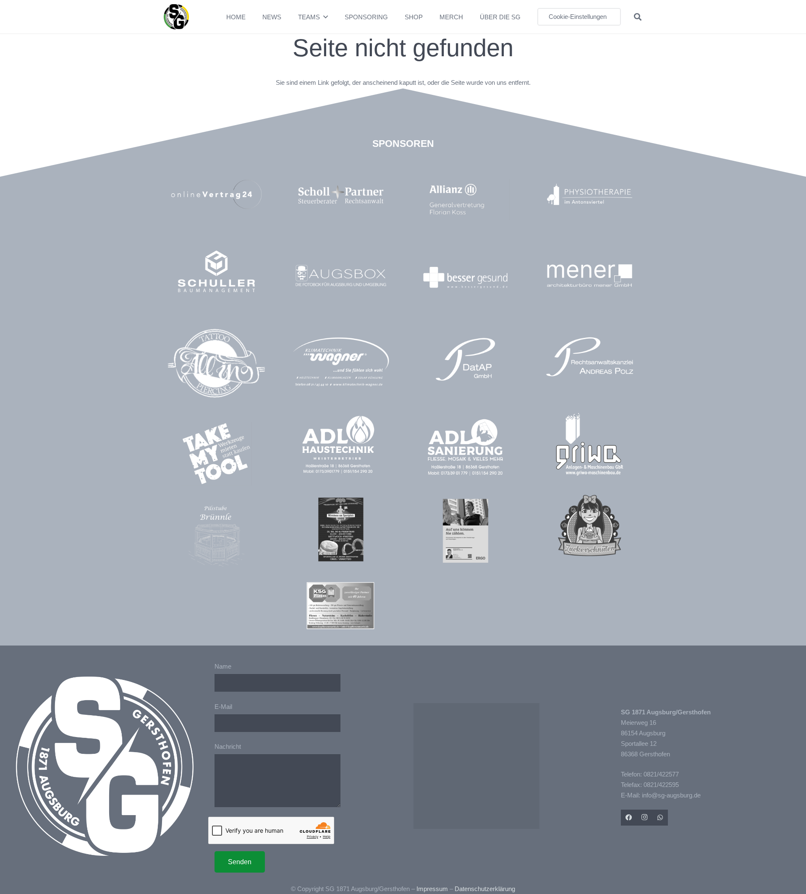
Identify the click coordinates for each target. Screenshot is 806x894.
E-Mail (223, 706)
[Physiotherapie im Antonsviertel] (589, 194)
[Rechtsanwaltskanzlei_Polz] (589, 356)
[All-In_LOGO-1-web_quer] (216, 366)
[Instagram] (644, 818)
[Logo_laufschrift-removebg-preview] (340, 363)
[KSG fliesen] (340, 605)
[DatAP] (465, 359)
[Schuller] (216, 271)
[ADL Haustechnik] (340, 446)
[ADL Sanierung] (465, 447)
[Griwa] (589, 444)
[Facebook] (629, 818)
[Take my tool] (216, 453)
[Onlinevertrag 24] (216, 194)
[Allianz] (469, 199)
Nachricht (228, 746)
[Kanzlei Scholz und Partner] (340, 194)
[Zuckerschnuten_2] (589, 525)
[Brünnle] (216, 536)
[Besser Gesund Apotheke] (465, 277)
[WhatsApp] (660, 818)
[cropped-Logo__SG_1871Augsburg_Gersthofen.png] (176, 16)
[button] (325, 17)
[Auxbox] (340, 275)
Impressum (432, 888)
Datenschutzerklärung (485, 888)
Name (223, 666)
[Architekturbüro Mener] (589, 275)
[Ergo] (465, 530)
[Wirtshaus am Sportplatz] (340, 529)
